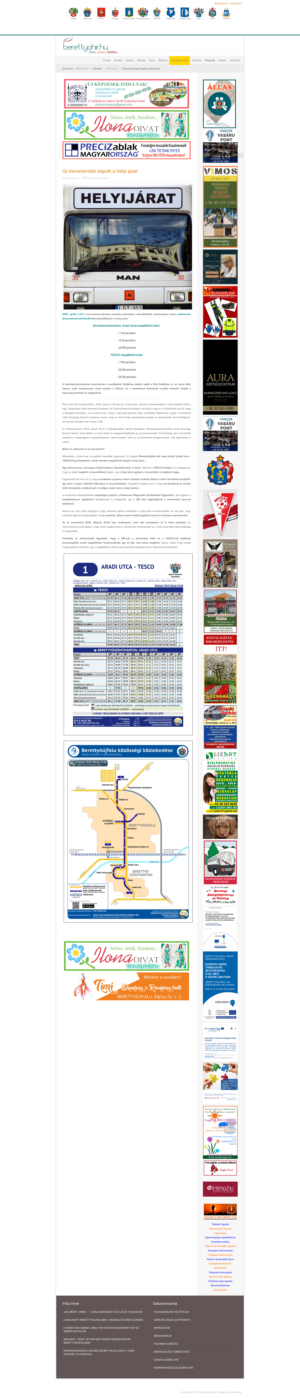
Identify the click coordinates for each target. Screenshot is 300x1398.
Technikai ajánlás (166, 1343)
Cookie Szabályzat (166, 1359)
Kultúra (130, 60)
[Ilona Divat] (126, 124)
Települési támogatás (220, 1272)
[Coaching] (220, 1132)
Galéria (222, 60)
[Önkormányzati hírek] (220, 470)
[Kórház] (220, 928)
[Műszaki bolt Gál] (220, 727)
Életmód (162, 60)
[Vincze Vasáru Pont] (220, 433)
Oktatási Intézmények (220, 1254)
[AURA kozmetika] (220, 376)
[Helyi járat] (220, 862)
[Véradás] (220, 1167)
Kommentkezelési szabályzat (174, 1367)
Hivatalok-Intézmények (220, 1250)
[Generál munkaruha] (220, 311)
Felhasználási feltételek (171, 1311)
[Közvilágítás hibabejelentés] (220, 643)
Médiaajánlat (163, 1335)
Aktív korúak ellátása (220, 1276)
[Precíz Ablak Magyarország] (126, 150)
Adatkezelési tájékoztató (171, 1351)
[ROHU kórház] (220, 1063)
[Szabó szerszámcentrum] (220, 611)
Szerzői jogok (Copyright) (172, 1319)
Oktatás (141, 60)
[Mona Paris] (220, 563)
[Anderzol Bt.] (126, 93)
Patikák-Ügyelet (220, 1224)
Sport (152, 60)
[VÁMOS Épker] (220, 206)
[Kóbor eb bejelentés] (220, 826)
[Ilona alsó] (126, 955)
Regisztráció (236, 3)
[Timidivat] (126, 986)
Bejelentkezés (221, 3)
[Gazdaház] (220, 678)
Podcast (210, 60)
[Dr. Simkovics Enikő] (220, 266)
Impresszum (162, 1327)
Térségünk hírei (179, 60)
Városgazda (220, 1289)
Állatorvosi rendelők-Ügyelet (220, 1246)
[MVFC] (220, 513)
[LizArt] (220, 781)
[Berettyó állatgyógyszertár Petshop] (220, 895)
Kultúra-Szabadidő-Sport (220, 1259)
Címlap (107, 60)
